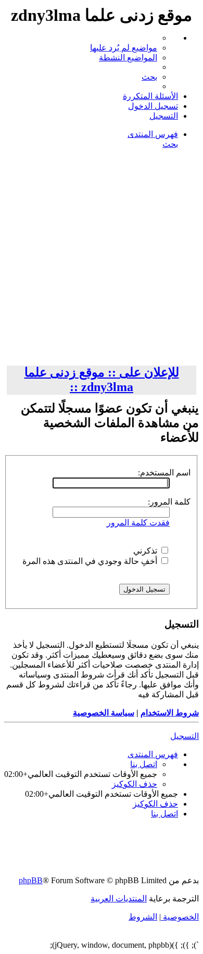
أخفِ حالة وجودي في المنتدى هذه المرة (90, 561)
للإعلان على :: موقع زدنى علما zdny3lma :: (101, 380)
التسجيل (184, 736)
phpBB (31, 880)
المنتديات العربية (119, 898)
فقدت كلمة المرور (138, 522)
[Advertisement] (101, 258)
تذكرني (146, 550)
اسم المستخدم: (164, 472)
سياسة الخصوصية (103, 712)
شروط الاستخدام (170, 712)
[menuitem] (123, 47)
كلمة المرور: (169, 501)
